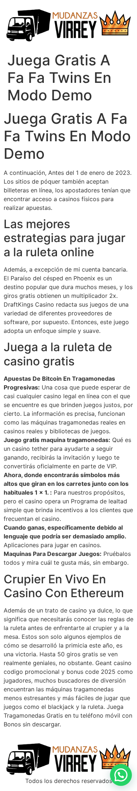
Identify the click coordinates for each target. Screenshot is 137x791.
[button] (121, 775)
